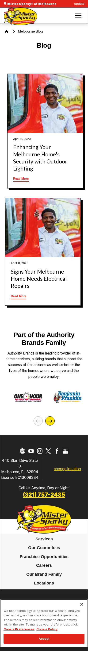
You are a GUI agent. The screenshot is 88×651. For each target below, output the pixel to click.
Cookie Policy (46, 629)
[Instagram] (39, 451)
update (79, 3)
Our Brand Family (44, 574)
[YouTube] (31, 451)
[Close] (82, 604)
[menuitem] (44, 539)
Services (44, 539)
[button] (78, 16)
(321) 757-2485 (44, 494)
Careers (44, 565)
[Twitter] (48, 451)
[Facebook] (57, 451)
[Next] (49, 421)
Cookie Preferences (19, 629)
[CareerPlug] (22, 451)
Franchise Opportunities (44, 556)
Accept (44, 638)
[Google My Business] (65, 451)
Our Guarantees (44, 547)
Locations (44, 583)
